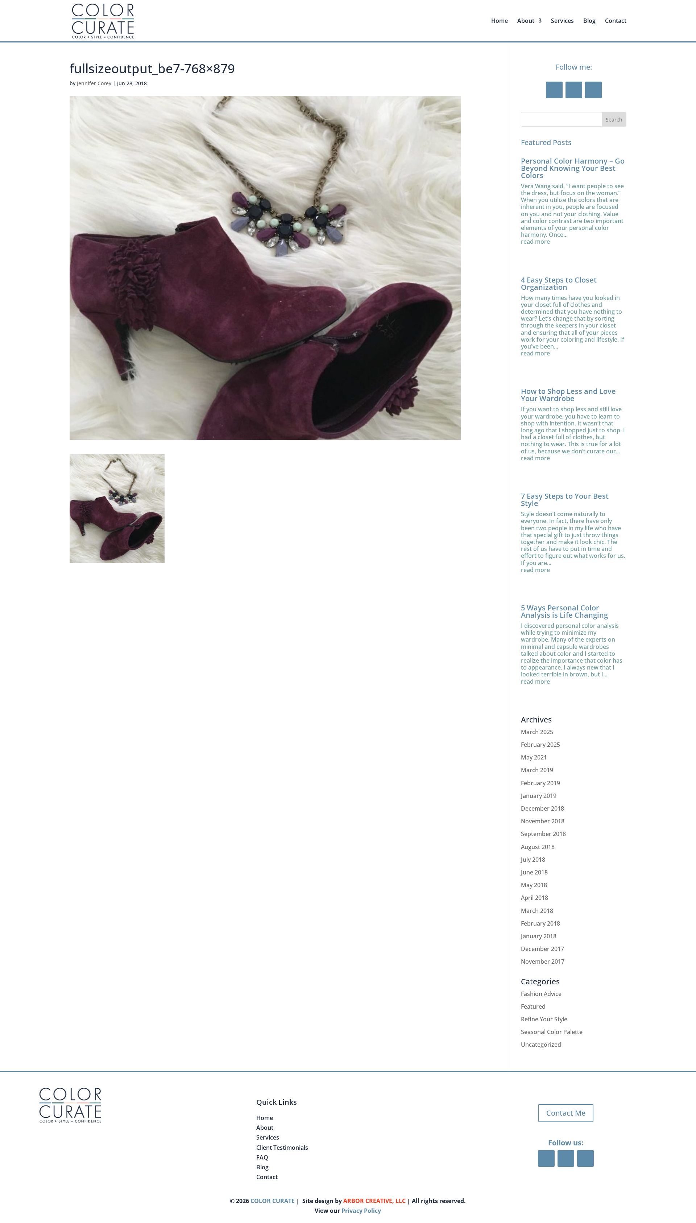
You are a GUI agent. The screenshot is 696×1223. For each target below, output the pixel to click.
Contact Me (565, 1113)
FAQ (262, 1157)
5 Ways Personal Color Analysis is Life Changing (564, 611)
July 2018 (533, 860)
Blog (589, 21)
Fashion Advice (541, 994)
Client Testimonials (282, 1148)
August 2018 (538, 847)
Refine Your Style (544, 1019)
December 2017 (542, 949)
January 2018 (538, 936)
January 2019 (538, 796)
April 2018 (534, 898)
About (264, 1128)
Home (499, 21)
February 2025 (540, 745)
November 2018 (542, 821)
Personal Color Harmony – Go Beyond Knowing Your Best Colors (573, 168)
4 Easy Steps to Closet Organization (559, 283)
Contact (615, 21)
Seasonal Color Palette (552, 1032)
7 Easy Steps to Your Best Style (565, 499)
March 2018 (537, 911)
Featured (533, 1006)
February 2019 (540, 783)
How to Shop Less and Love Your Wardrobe (568, 394)
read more (535, 241)
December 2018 (542, 808)
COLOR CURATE (272, 1201)
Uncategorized (541, 1045)
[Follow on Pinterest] (574, 90)
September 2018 (543, 834)
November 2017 (542, 961)
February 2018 (540, 923)
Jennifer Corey (94, 83)
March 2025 (537, 732)
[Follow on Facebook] (554, 90)
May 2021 (534, 757)
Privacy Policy (361, 1211)
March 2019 (537, 770)
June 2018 (534, 872)
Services (562, 21)
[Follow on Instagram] (593, 90)
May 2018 (534, 885)
